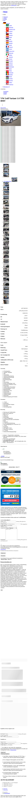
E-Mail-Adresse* (4, 524)
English (10, 41)
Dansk (10, 37)
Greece (10, 49)
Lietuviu (11, 62)
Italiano (10, 55)
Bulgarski (11, 27)
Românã (11, 74)
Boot (4, 20)
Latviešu (11, 64)
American (11, 84)
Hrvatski (11, 61)
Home (5, 12)
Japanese (11, 57)
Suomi (10, 45)
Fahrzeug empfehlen (5, 753)
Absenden (3, 555)
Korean (10, 59)
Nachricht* (3, 539)
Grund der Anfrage (5, 528)
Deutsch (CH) (12, 29)
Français (11, 47)
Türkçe (10, 82)
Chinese (10, 31)
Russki (10, 76)
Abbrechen (3, 553)
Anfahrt (5, 18)
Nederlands (11, 66)
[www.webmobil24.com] (6, 793)
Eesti (10, 39)
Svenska (11, 78)
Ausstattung (5, 91)
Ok (1, 590)
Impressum (5, 788)
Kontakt (5, 19)
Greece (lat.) (11, 51)
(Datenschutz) (3, 549)
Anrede (2, 520)
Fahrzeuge (5, 16)
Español (10, 43)
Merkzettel (6, 86)
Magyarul (11, 53)
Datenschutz (13, 5)
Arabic (10, 25)
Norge (10, 68)
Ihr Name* (3, 733)
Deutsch (8, 23)
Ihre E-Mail (3, 736)
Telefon (2, 526)
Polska (10, 70)
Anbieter (5, 92)
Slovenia (11, 80)
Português (11, 72)
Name (2, 521)
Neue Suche (3, 107)
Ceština (10, 33)
